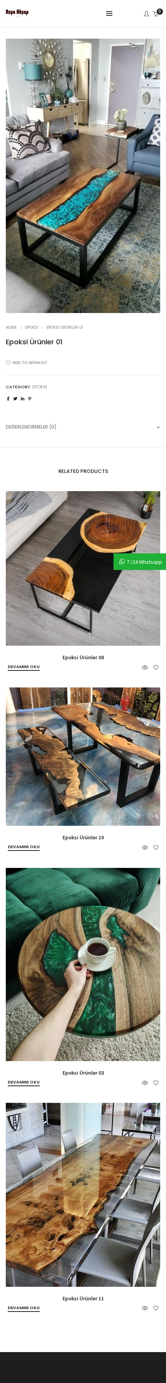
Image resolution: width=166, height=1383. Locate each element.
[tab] (83, 427)
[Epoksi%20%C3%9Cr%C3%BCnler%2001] (8, 399)
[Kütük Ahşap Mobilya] (17, 14)
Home (11, 327)
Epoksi (31, 327)
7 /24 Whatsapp (144, 561)
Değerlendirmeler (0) (31, 427)
